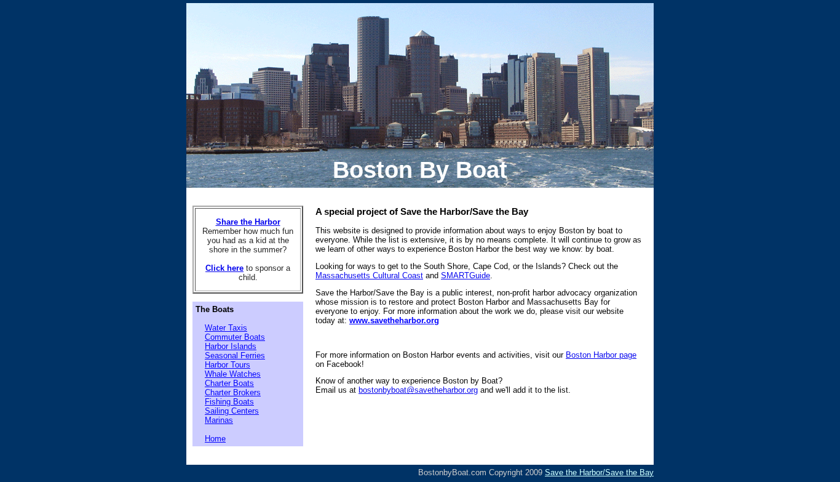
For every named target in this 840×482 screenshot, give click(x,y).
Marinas (219, 420)
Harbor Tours (227, 364)
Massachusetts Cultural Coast (369, 275)
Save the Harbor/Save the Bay (599, 472)
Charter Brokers (233, 392)
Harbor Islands (230, 346)
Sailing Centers (232, 411)
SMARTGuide (465, 275)
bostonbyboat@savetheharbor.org (418, 390)
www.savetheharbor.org (394, 320)
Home (215, 438)
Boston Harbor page (601, 354)
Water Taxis (226, 327)
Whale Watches (233, 374)
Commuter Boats (235, 337)
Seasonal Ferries (235, 355)
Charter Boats (229, 383)
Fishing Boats (229, 401)
